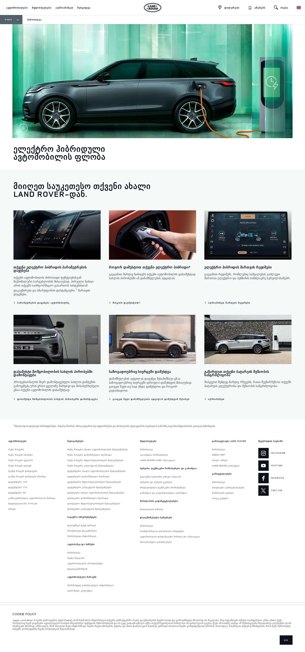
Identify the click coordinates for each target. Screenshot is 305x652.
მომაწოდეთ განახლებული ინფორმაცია (90, 585)
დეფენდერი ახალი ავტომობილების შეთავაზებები (96, 471)
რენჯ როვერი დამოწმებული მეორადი (89, 454)
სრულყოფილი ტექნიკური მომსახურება (163, 487)
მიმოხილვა (74, 552)
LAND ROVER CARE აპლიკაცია (157, 460)
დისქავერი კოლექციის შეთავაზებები (88, 508)
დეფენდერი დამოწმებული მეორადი (88, 476)
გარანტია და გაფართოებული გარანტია (163, 492)
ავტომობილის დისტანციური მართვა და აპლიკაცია (170, 536)
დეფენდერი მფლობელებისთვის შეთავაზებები (94, 481)
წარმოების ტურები (223, 492)
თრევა (12, 508)
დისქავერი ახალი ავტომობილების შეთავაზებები (95, 492)
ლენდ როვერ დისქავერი (22, 471)
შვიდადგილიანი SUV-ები (23, 503)
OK (286, 640)
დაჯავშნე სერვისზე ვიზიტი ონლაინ (160, 476)
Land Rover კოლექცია (80, 590)
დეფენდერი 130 (17, 481)
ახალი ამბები (220, 460)
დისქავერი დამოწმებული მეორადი (87, 498)
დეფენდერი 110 (17, 487)
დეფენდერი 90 (17, 492)
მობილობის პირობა (151, 509)
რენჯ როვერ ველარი (20, 460)
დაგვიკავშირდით (77, 568)
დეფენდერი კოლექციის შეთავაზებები (89, 487)
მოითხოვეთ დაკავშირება (82, 530)
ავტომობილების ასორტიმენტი (85, 563)
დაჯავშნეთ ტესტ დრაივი (81, 525)
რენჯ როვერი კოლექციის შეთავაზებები (90, 465)
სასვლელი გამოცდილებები (228, 487)
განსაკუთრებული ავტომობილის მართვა (31, 498)
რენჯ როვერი (16, 449)
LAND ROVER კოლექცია (226, 465)
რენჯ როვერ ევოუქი (20, 465)
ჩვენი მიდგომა (76, 558)
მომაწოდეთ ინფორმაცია (81, 536)
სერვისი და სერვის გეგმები (156, 482)
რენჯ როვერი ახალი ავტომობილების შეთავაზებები (97, 449)
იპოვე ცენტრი (220, 498)
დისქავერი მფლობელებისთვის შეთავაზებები (93, 503)
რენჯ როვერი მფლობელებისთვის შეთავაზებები (95, 460)
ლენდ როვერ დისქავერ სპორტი (27, 476)
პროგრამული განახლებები (156, 541)
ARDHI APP (218, 454)
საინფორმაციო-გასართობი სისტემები (162, 531)
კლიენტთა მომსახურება (154, 454)
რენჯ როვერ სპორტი (20, 454)
